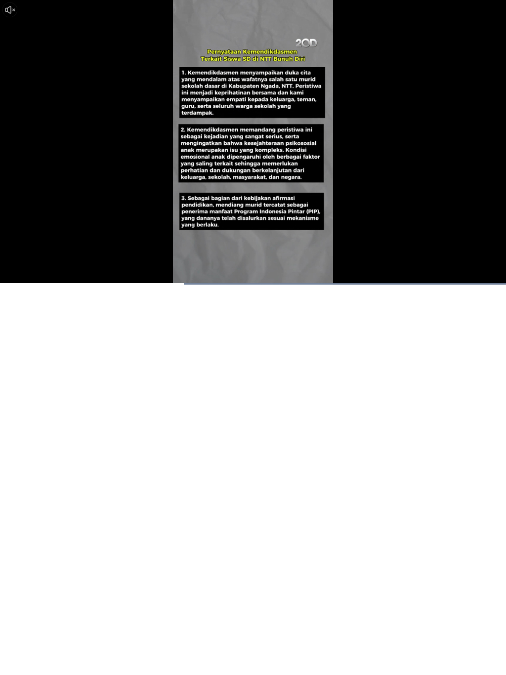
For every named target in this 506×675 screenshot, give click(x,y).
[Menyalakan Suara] (9, 9)
